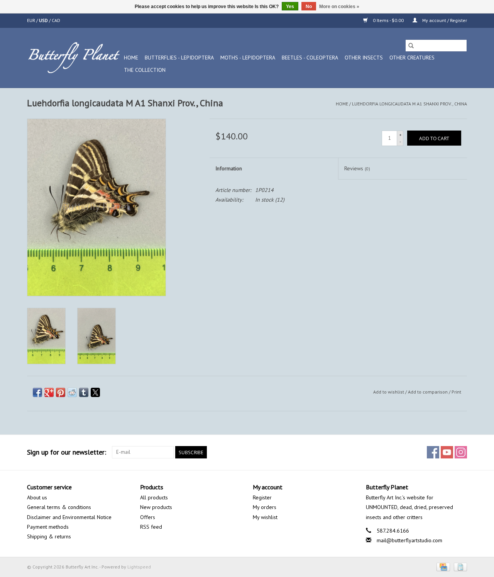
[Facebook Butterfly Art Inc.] (433, 452)
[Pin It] (60, 392)
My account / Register (444, 20)
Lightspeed (139, 567)
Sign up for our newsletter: (66, 452)
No (309, 6)
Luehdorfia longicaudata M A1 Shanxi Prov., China (409, 104)
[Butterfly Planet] (74, 57)
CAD (56, 20)
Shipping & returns (49, 536)
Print (456, 392)
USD (44, 20)
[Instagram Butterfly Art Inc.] (461, 452)
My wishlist (265, 517)
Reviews (357, 168)
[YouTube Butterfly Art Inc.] (447, 452)
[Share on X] (95, 392)
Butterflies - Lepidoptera (179, 57)
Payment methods (48, 526)
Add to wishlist (389, 392)
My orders (264, 507)
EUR (31, 20)
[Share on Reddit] (72, 392)
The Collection (145, 69)
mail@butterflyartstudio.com (409, 540)
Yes (290, 6)
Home (131, 57)
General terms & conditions (59, 507)
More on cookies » (339, 6)
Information (228, 168)
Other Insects (364, 57)
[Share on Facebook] (37, 392)
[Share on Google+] (49, 392)
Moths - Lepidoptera (247, 57)
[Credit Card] (442, 566)
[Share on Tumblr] (83, 392)
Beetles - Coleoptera (310, 57)
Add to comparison (428, 392)
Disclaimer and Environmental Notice (69, 517)
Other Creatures (412, 57)
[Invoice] (459, 566)
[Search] (411, 45)
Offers (147, 517)
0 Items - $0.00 (388, 20)
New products (156, 507)
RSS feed (151, 526)
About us (37, 497)
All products (154, 497)
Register (262, 497)
